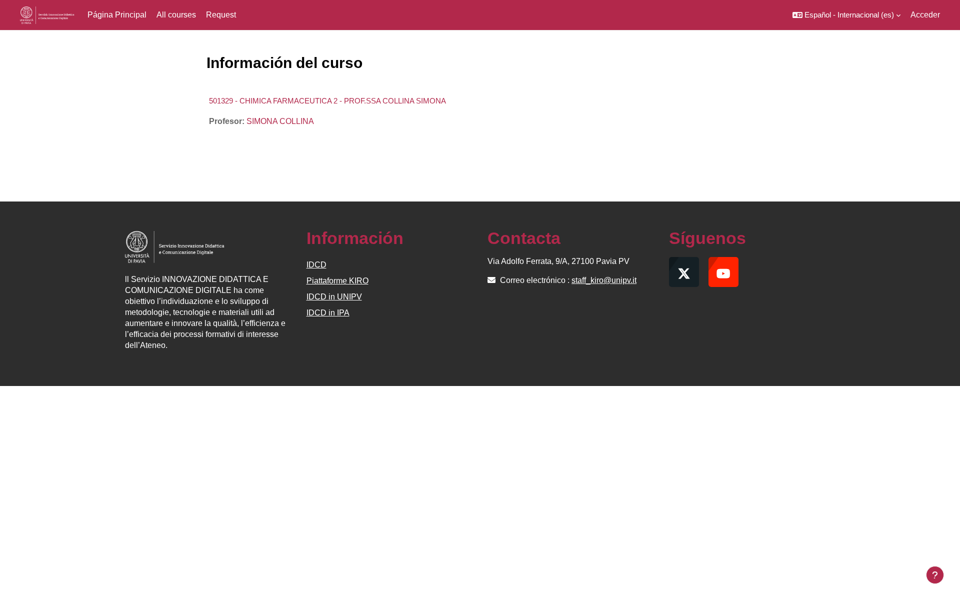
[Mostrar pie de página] (935, 575)
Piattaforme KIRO (337, 280)
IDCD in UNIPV (334, 296)
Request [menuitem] (221, 14)
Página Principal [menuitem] (117, 14)
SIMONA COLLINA (280, 121)
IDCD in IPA (328, 312)
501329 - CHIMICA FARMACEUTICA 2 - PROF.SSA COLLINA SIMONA (327, 100)
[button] (846, 15)
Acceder (925, 14)
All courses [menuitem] (176, 14)
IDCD (316, 264)
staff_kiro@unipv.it (604, 280)
